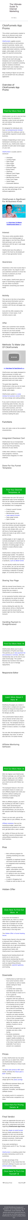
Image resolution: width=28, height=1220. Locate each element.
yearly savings (18, 1079)
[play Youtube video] (14, 211)
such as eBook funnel (17, 560)
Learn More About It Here (14, 698)
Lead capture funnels (13, 515)
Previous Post (8, 1182)
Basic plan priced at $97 (12, 1069)
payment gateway (17, 965)
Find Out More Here (12, 111)
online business (7, 1166)
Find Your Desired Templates (14, 491)
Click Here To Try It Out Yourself (14, 1172)
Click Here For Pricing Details (14, 1106)
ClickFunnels (6, 41)
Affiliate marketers (8, 823)
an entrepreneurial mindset (14, 130)
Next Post (21, 1182)
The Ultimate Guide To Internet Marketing (15, 7)
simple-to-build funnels (15, 1130)
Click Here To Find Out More (14, 911)
